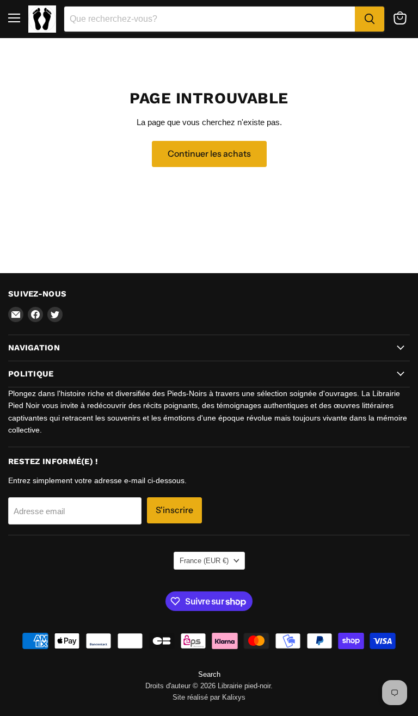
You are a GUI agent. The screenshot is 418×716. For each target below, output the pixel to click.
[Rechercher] (369, 19)
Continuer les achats (209, 154)
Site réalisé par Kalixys (209, 697)
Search (209, 674)
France (204, 561)
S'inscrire (174, 510)
